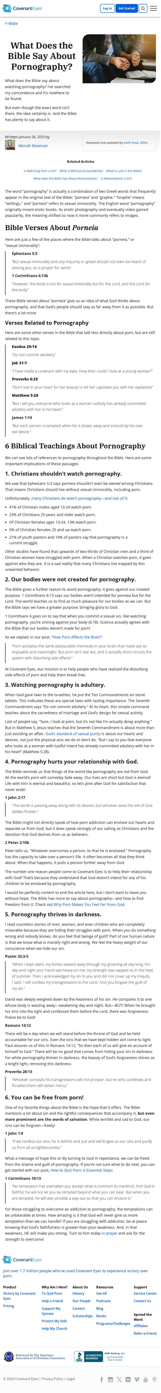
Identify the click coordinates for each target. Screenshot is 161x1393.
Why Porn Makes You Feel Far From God (89, 904)
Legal (71, 1378)
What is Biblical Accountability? (81, 171)
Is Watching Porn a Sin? (40, 171)
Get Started (126, 8)
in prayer (109, 1233)
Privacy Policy (52, 1378)
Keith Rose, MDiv (135, 143)
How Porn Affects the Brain (76, 636)
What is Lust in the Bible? (124, 171)
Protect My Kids (54, 1321)
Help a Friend (52, 1301)
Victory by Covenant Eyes (19, 1296)
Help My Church (54, 1328)
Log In (107, 8)
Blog (99, 1308)
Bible (13, 23)
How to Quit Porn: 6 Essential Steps (82, 1170)
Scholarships (83, 1316)
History (78, 1293)
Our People (82, 1301)
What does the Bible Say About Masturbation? (65, 178)
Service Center (145, 1293)
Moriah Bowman (33, 145)
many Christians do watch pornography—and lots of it (79, 498)
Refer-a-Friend (145, 1333)
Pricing (8, 1306)
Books (101, 1316)
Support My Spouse (51, 1311)
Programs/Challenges (113, 1323)
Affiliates (141, 1326)
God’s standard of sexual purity (72, 733)
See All (101, 1293)
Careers (79, 1308)
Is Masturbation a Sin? (116, 178)
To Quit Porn (52, 1293)
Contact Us (142, 1301)
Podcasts (103, 1301)
